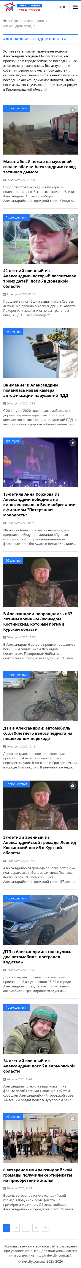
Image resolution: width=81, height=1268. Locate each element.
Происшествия (16, 108)
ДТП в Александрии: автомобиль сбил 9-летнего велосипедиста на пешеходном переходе (37, 733)
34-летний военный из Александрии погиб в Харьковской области (39, 1066)
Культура (12, 441)
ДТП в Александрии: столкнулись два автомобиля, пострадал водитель (37, 957)
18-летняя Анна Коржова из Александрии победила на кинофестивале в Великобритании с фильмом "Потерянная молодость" (39, 504)
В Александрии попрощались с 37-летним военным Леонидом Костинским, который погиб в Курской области (38, 621)
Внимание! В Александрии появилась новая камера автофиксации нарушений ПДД (35, 390)
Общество (13, 332)
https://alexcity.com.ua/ (53, 1255)
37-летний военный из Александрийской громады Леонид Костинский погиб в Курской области (39, 845)
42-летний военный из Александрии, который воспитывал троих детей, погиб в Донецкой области (39, 278)
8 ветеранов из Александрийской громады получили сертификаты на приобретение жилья (37, 1175)
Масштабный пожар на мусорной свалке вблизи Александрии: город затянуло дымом (39, 166)
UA (62, 7)
